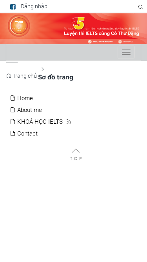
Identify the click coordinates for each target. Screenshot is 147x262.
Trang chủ (24, 75)
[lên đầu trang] (75, 154)
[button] (140, 7)
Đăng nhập (34, 6)
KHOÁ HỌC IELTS (39, 121)
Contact (27, 133)
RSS (125, 7)
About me (29, 110)
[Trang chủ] (73, 28)
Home (24, 98)
